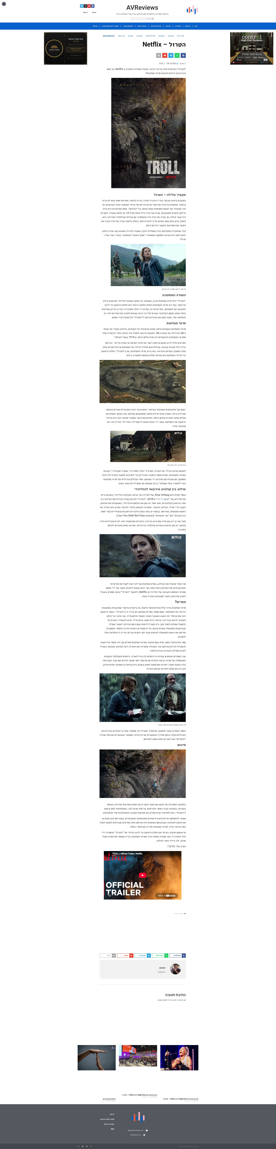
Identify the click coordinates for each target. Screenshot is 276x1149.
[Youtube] (89, 6)
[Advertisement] (143, 936)
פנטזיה (176, 913)
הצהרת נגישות (109, 1124)
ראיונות (161, 36)
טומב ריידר (163, 499)
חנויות (130, 36)
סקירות (178, 26)
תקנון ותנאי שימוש (107, 1119)
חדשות (187, 26)
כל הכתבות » (161, 972)
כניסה (94, 12)
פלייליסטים (150, 36)
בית (196, 26)
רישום (85, 12)
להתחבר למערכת (177, 1000)
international (108, 36)
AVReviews (142, 7)
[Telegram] (81, 6)
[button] (183, 55)
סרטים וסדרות (156, 26)
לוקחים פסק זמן (109, 1099)
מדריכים (180, 36)
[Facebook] (92, 6)
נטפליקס (181, 913)
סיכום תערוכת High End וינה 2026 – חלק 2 (180, 1099)
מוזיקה (168, 26)
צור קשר (121, 36)
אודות (95, 26)
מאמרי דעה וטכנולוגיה (110, 26)
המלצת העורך (128, 26)
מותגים (139, 36)
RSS (112, 1129)
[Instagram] (85, 6)
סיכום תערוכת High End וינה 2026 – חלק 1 (139, 1095)
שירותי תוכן (141, 26)
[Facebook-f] (91, 1146)
